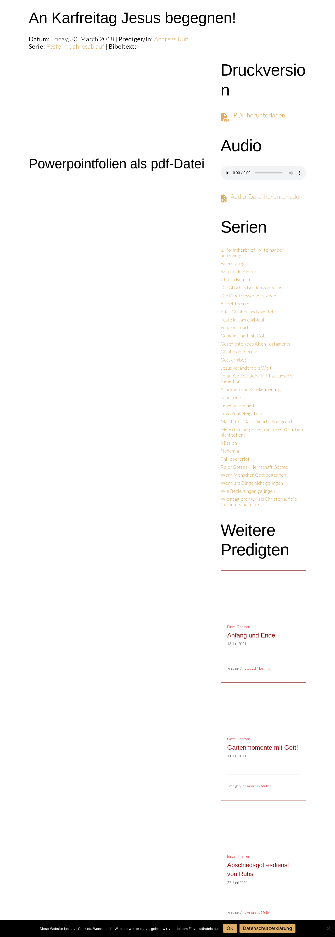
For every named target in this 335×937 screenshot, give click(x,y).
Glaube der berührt (240, 351)
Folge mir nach (235, 327)
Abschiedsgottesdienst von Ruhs (258, 869)
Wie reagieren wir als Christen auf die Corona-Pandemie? (259, 501)
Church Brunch (235, 279)
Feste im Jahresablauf (75, 46)
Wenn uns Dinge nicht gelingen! (252, 483)
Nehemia (230, 451)
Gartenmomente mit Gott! (262, 747)
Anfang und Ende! (252, 635)
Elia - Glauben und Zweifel (247, 311)
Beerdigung (233, 263)
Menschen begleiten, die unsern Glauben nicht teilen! (262, 432)
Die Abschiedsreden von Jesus (251, 287)
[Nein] (328, 928)
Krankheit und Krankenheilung (251, 389)
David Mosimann (260, 668)
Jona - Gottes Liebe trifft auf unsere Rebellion (256, 378)
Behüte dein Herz (238, 271)
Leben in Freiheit (238, 405)
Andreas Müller (259, 786)
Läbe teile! (232, 397)
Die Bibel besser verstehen (248, 295)
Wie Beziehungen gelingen (248, 491)
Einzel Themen (235, 303)
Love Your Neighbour (242, 413)
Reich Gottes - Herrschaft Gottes (254, 467)
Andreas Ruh (171, 39)
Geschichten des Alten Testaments (255, 344)
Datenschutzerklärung (267, 928)
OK (230, 928)
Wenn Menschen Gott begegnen (253, 475)
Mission (229, 443)
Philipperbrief (235, 459)
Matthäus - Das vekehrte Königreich (257, 421)
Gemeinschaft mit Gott (243, 335)
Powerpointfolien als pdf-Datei (116, 163)
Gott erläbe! (233, 360)
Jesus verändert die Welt (246, 368)
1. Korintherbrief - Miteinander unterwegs (252, 252)
